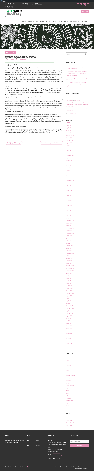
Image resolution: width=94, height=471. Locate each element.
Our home (84, 21)
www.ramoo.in (56, 453)
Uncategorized (69, 400)
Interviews (9, 52)
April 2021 (68, 175)
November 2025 (70, 135)
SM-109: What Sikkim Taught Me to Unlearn (76, 71)
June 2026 (68, 125)
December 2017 (70, 220)
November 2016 (70, 228)
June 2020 (68, 185)
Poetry (67, 388)
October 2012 (69, 290)
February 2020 (69, 193)
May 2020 (68, 188)
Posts (67, 390)
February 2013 (69, 288)
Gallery (38, 442)
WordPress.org (69, 425)
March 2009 (69, 333)
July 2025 (68, 145)
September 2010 (70, 313)
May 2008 (68, 338)
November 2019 (70, 198)
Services (29, 442)
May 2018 (68, 215)
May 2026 (68, 128)
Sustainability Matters (43, 21)
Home (24, 21)
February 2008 (69, 341)
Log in (67, 417)
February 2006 (69, 343)
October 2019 (69, 200)
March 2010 (69, 321)
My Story (68, 383)
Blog (54, 21)
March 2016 (69, 243)
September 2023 (70, 155)
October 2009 (69, 326)
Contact (38, 445)
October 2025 (69, 138)
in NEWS (68, 378)
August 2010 (69, 316)
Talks (67, 395)
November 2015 (70, 250)
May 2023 (68, 158)
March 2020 (69, 190)
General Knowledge (70, 375)
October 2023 (69, 153)
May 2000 (68, 346)
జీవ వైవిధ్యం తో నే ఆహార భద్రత (14, 143)
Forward (68, 373)
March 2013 (69, 285)
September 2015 (70, 253)
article (67, 358)
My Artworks (63, 21)
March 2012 (69, 303)
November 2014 (70, 268)
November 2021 (70, 168)
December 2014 (70, 265)
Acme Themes (27, 467)
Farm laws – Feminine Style (72, 109)
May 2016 (68, 240)
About (37, 440)
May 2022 (68, 165)
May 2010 (68, 318)
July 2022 (68, 163)
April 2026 (68, 130)
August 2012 (69, 295)
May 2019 (68, 210)
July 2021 (68, 170)
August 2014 (69, 273)
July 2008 (68, 336)
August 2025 (69, 143)
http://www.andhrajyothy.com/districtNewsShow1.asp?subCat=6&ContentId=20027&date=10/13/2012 (29, 62)
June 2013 (68, 283)
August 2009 (69, 328)
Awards (67, 363)
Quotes (67, 393)
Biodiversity (23, 59)
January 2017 (69, 225)
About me (31, 21)
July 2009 (68, 331)
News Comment (70, 385)
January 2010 (69, 323)
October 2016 (69, 230)
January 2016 (69, 248)
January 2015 (69, 263)
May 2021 (68, 173)
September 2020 (70, 183)
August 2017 (69, 223)
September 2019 (70, 203)
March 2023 (69, 160)
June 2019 (68, 208)
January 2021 (69, 178)
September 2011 (70, 308)
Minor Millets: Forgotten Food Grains (50, 143)
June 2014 (68, 278)
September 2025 (70, 140)
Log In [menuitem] (4, 1)
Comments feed (70, 422)
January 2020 (69, 195)
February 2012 (69, 306)
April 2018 (68, 218)
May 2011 (68, 311)
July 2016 (68, 238)
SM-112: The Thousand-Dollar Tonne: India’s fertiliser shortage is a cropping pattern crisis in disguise (77, 84)
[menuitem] (1, 1)
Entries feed (69, 420)
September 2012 (70, 293)
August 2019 (69, 205)
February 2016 (69, 245)
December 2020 (70, 180)
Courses (68, 368)
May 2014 (68, 280)
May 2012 (68, 300)
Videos (67, 403)
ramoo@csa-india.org (56, 455)
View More (85, 11)
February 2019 (69, 213)
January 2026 (69, 133)
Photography (74, 21)
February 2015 (69, 260)
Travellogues (69, 398)
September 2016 (70, 233)
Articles (67, 360)
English (67, 370)
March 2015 (69, 258)
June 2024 (68, 150)
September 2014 (70, 270)
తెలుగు (14, 52)
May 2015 (68, 255)
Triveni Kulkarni (69, 100)
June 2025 (68, 148)
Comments (68, 365)
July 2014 (68, 275)
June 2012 (68, 298)
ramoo (6, 59)
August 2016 (69, 235)
